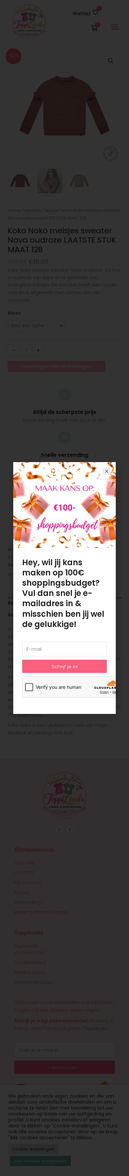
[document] (64, 588)
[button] (106, 471)
